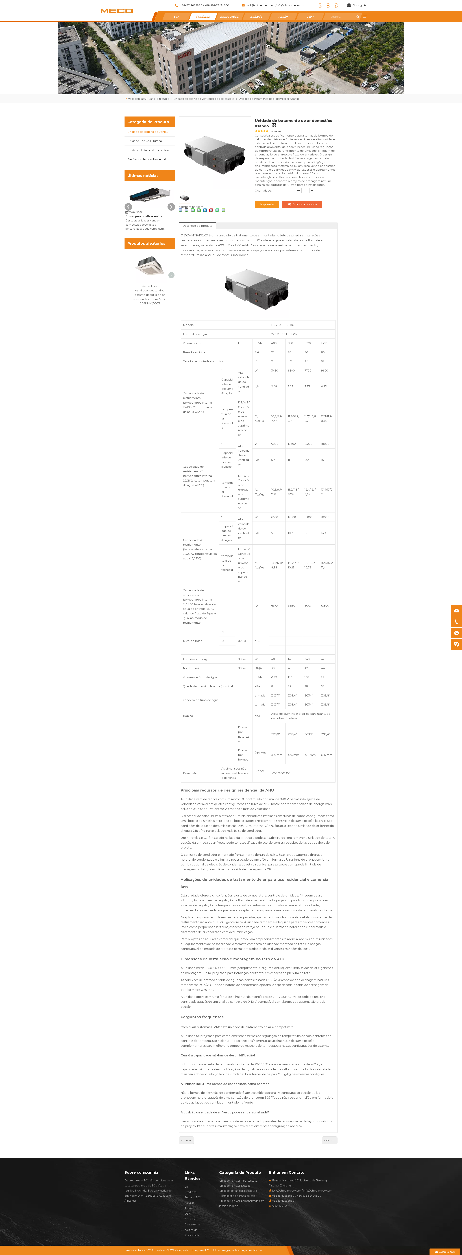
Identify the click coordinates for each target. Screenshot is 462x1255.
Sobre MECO (230, 16)
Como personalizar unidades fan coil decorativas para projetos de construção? (145, 216)
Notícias (190, 1219)
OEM (310, 16)
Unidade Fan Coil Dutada (144, 141)
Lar (176, 16)
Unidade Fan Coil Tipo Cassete (238, 1180)
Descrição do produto (197, 225)
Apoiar (283, 16)
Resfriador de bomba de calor (148, 159)
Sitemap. (258, 1250)
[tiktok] (336, 5)
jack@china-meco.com (261, 5)
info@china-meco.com (290, 5)
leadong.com (243, 1250)
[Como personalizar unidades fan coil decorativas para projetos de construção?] (149, 208)
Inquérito (267, 204)
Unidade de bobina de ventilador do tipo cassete (151, 131)
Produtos (203, 16)
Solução (256, 16)
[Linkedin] (320, 5)
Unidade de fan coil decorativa (148, 150)
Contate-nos (192, 1224)
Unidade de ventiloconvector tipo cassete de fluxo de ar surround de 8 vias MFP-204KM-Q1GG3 (149, 294)
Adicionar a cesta (305, 204)
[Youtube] (328, 5)
